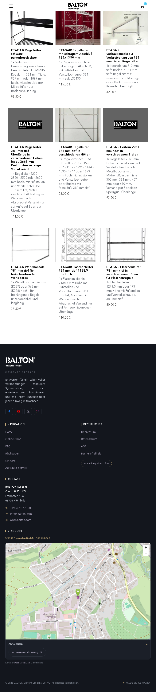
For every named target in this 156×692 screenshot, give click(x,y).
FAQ (7, 446)
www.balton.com (20, 520)
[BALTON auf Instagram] (37, 411)
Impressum (88, 432)
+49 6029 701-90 (20, 508)
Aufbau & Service (16, 468)
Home (9, 432)
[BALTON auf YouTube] (18, 411)
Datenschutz (89, 439)
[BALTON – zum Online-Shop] (20, 361)
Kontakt (10, 460)
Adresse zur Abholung (25, 652)
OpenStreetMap (22, 662)
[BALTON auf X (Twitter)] (28, 411)
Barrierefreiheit (91, 453)
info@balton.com (21, 514)
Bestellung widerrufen (96, 463)
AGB (83, 446)
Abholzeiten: (16, 644)
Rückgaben (12, 453)
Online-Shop (13, 439)
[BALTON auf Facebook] (9, 411)
